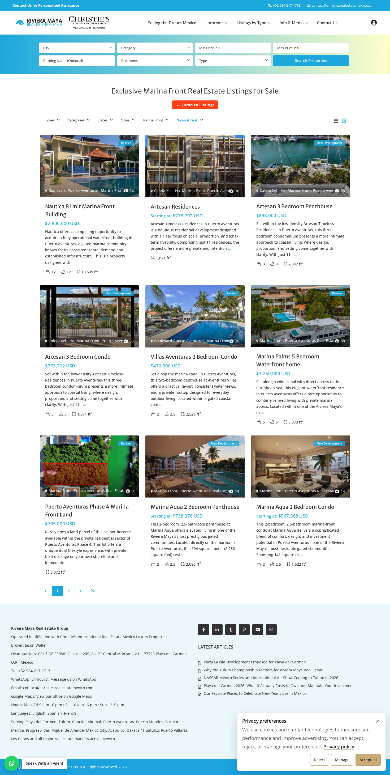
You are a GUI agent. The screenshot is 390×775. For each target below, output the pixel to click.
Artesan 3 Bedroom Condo (78, 356)
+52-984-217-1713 (34, 670)
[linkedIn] (217, 629)
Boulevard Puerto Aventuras (74, 190)
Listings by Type (251, 22)
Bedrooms (129, 60)
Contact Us (327, 22)
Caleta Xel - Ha (167, 190)
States (102, 120)
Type (203, 60)
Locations (214, 22)
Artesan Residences (175, 206)
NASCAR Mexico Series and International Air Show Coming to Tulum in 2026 (271, 677)
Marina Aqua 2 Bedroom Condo (295, 506)
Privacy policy (338, 746)
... (73, 262)
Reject (319, 759)
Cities (125, 120)
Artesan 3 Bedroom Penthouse (294, 206)
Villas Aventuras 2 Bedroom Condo (194, 356)
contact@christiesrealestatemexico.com (343, 5)
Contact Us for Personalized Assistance (46, 5)
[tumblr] (230, 629)
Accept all (368, 759)
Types (49, 120)
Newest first (187, 120)
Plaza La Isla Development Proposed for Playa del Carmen (255, 661)
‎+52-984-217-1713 (286, 5)
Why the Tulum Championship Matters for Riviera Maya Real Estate (263, 669)
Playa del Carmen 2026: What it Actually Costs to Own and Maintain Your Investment (279, 685)
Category (128, 47)
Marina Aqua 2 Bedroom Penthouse (195, 506)
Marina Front (152, 120)
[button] (35, 763)
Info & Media (292, 22)
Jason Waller (36, 645)
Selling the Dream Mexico (172, 22)
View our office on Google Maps (64, 696)
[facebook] (203, 629)
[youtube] (257, 629)
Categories (76, 120)
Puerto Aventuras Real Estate (233, 190)
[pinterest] (244, 629)
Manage (342, 759)
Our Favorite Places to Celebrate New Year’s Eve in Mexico (255, 693)
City (46, 47)
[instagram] (271, 629)
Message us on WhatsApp (73, 679)
